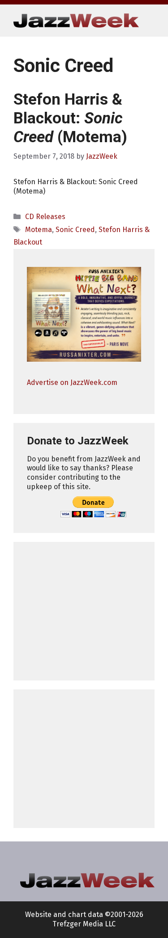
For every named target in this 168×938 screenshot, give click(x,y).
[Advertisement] (84, 611)
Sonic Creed (75, 229)
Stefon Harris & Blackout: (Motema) (70, 118)
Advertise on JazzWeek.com (72, 382)
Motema (38, 229)
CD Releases (45, 216)
